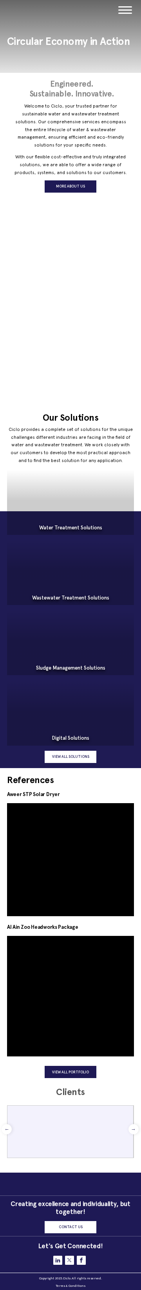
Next (133, 1129)
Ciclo (66, 1278)
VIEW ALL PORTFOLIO (70, 1072)
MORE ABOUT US (70, 186)
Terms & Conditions (70, 1286)
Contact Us (71, 1227)
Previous (7, 1129)
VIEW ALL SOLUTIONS (70, 756)
